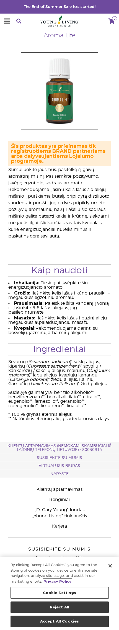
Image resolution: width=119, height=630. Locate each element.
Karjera (59, 526)
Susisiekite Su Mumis (59, 458)
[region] (59, 593)
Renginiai (59, 499)
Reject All (59, 607)
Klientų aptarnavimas (59, 489)
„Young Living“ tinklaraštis (59, 516)
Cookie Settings (59, 592)
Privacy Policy (57, 581)
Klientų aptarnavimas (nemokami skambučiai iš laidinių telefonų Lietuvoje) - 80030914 (59, 448)
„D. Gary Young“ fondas (59, 510)
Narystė (59, 474)
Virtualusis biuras (59, 466)
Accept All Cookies (59, 621)
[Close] (110, 566)
